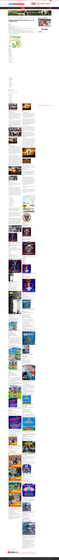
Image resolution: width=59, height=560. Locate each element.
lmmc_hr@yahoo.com (12, 27)
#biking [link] (20, 516)
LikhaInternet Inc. (49, 558)
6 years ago (13, 89)
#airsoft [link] (12, 517)
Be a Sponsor (14, 0)
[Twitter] (43, 0)
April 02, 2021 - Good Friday (25, 110)
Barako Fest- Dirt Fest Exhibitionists (27, 236)
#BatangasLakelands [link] (11, 516)
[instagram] (45, 0)
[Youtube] (44, 0)
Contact (23, 0)
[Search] (50, 0)
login (12, 91)
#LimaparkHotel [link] (30, 547)
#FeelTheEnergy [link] (13, 247)
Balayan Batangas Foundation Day (26, 222)
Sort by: (10, 83)
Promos (10, 332)
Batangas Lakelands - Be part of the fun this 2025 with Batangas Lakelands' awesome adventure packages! (15, 370)
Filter (9, 94)
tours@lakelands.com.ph (12, 288)
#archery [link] (10, 517)
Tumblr (11, 54)
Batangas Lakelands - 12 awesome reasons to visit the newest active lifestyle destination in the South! (28, 310)
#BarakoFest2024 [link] (31, 256)
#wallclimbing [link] (17, 517)
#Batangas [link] (23, 330)
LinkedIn (11, 55)
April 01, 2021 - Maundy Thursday (13, 110)
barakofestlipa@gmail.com (26, 239)
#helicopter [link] (23, 548)
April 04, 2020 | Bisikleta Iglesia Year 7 (27, 163)
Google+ (11, 53)
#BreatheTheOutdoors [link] (16, 516)
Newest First (10, 84)
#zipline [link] (14, 517)
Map (9, 59)
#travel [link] (19, 517)
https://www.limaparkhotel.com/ (27, 169)
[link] (27, 296)
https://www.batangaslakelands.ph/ (13, 289)
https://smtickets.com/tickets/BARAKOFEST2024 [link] (14, 258)
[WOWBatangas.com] (16, 4)
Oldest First (10, 97)
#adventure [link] (12, 518)
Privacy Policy (19, 558)
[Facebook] (42, 0)
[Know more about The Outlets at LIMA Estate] (40, 3)
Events (10, 24)
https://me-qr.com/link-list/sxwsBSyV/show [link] (14, 256)
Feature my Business (19, 0)
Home (9, 0)
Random (10, 98)
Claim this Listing (11, 58)
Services (13, 447)
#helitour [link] (33, 547)
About (11, 0)
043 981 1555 (28, 166)
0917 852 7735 (15, 286)
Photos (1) (10, 60)
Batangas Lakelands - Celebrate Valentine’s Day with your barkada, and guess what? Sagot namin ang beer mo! (15, 408)
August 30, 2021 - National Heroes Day (13, 180)
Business (24, 311)
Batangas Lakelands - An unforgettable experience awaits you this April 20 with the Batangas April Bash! (27, 355)
